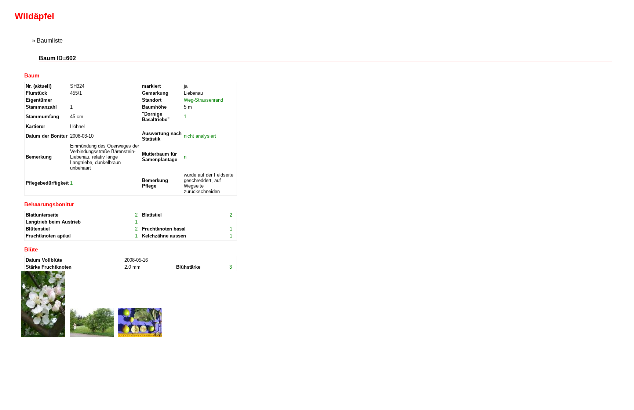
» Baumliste (47, 40)
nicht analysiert (200, 136)
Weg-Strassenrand (203, 100)
